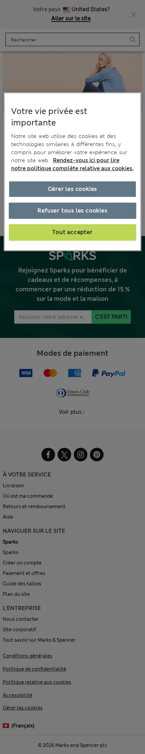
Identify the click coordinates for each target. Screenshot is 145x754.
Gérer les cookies (72, 188)
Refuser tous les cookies (72, 210)
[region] (73, 171)
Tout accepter (72, 232)
